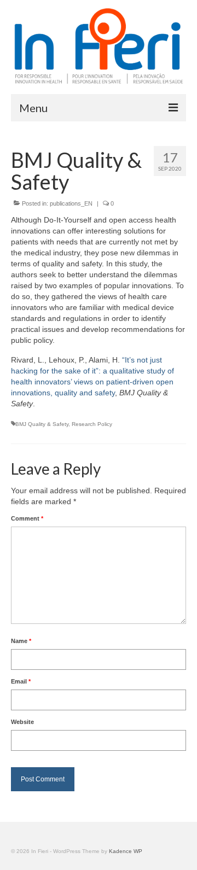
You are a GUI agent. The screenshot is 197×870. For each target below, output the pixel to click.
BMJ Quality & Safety (41, 424)
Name (21, 641)
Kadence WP (125, 851)
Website (22, 722)
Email (21, 681)
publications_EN (71, 203)
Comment (27, 518)
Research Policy (92, 424)
